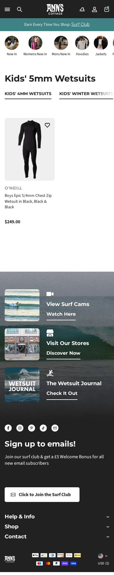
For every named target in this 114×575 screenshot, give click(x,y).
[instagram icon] (19, 428)
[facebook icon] (8, 428)
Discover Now (63, 353)
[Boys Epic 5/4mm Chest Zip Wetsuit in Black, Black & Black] (30, 149)
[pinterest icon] (31, 428)
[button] (19, 9)
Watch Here (61, 314)
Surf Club (80, 24)
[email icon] (54, 428)
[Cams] (82, 9)
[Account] (94, 9)
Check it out (61, 393)
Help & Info (20, 517)
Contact (16, 537)
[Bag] (106, 9)
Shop (11, 527)
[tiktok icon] (43, 428)
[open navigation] (7, 9)
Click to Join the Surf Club (45, 494)
